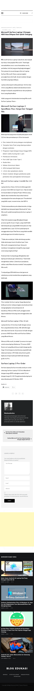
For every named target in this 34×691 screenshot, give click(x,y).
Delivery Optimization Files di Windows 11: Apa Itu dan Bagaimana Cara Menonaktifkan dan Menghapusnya (17, 604)
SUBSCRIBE (25, 13)
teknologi (19, 27)
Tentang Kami (17, 676)
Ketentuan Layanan (14, 674)
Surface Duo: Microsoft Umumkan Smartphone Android (15, 432)
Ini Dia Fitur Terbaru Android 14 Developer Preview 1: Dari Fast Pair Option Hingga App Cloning (16, 630)
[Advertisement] (17, 529)
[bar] (2, 13)
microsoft (9, 27)
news (14, 27)
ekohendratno (9, 413)
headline (3, 27)
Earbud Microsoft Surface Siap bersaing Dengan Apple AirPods (19, 438)
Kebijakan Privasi (25, 674)
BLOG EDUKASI (17, 668)
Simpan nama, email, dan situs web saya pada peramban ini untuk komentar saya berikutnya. (16, 495)
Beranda (5, 674)
